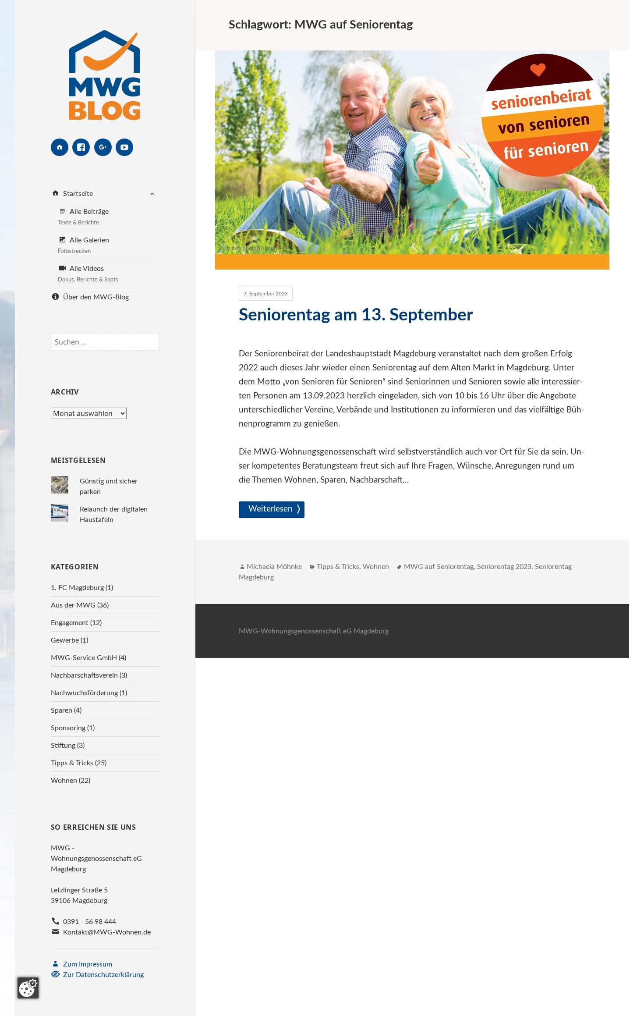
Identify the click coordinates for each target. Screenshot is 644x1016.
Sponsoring (68, 728)
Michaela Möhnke (274, 566)
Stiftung (63, 745)
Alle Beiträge (83, 217)
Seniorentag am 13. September (356, 315)
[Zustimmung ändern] (28, 987)
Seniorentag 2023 (504, 566)
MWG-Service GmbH (84, 657)
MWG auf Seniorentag (439, 566)
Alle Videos (88, 274)
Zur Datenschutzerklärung (102, 974)
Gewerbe (65, 640)
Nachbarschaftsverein (84, 675)
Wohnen (64, 780)
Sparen (61, 710)
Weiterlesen (272, 508)
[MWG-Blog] (105, 69)
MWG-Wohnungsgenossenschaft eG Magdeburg (314, 631)
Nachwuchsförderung (84, 692)
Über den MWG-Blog (95, 297)
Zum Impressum (86, 964)
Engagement (69, 622)
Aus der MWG (73, 605)
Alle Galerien (83, 245)
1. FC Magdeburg (77, 587)
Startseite (77, 193)
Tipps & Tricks (72, 763)
